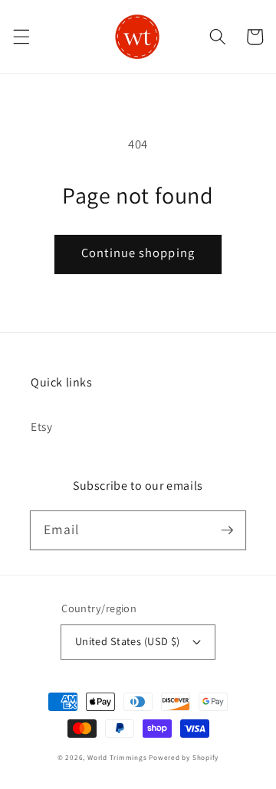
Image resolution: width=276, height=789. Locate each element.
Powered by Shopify (184, 757)
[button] (20, 36)
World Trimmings (117, 757)
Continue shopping (138, 252)
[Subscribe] (227, 529)
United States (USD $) (127, 641)
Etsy (42, 426)
